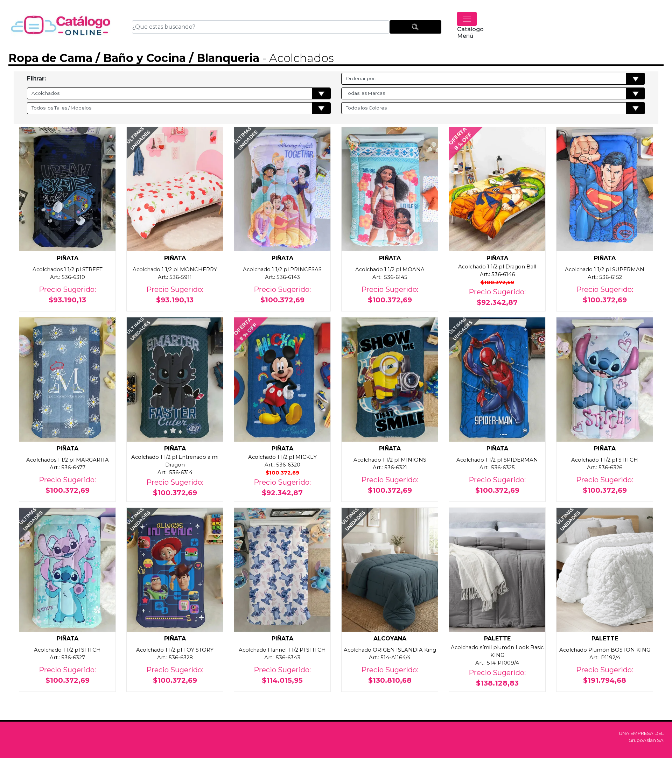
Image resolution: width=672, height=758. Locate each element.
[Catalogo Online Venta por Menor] (61, 27)
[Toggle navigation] (467, 19)
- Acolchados (296, 58)
